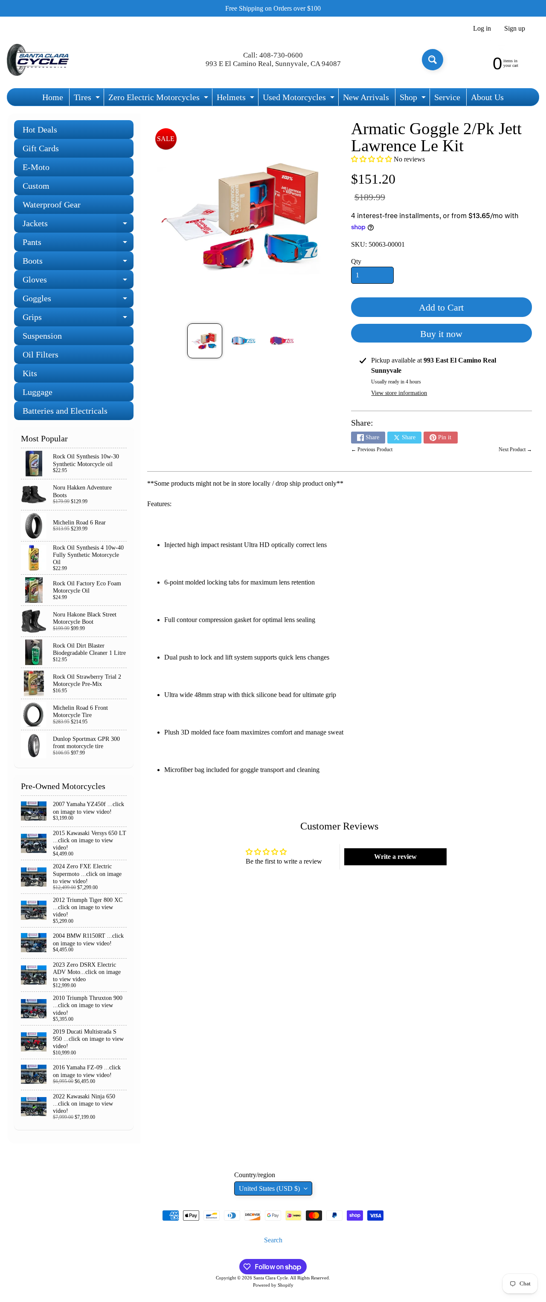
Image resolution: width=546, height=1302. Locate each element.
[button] (371, 159)
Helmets (236, 99)
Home (52, 97)
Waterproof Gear (52, 204)
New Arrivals (366, 97)
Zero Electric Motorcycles (159, 99)
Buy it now (441, 333)
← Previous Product (371, 449)
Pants (78, 244)
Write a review (395, 856)
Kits (30, 373)
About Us (487, 97)
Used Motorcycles (300, 99)
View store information (399, 393)
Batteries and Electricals (65, 410)
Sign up (514, 28)
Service (447, 97)
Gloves (78, 282)
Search (273, 1240)
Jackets (78, 226)
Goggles (78, 301)
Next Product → (515, 449)
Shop (414, 99)
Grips (78, 319)
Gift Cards (41, 148)
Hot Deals (40, 129)
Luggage (37, 392)
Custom (36, 185)
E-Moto (36, 167)
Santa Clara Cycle (270, 1277)
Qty (356, 261)
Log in (482, 28)
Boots (78, 263)
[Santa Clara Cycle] (39, 60)
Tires (88, 99)
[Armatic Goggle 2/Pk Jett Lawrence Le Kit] (204, 340)
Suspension (42, 335)
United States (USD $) (269, 1188)
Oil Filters (40, 354)
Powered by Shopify (273, 1285)
